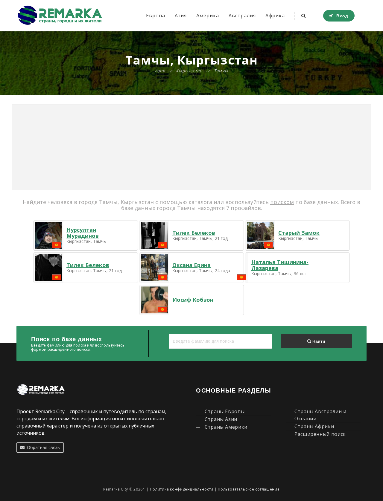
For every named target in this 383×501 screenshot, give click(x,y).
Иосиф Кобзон (192, 299)
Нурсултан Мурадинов (82, 232)
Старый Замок (299, 232)
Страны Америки (226, 427)
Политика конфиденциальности (181, 489)
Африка (275, 15)
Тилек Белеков (193, 232)
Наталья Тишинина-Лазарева (279, 265)
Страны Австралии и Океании (320, 415)
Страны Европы (224, 411)
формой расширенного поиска (60, 349)
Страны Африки (314, 426)
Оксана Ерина (191, 265)
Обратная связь (42, 447)
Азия (181, 15)
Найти (318, 341)
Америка (207, 15)
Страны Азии (221, 419)
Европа (155, 15)
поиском (282, 202)
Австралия (242, 15)
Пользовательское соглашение (248, 489)
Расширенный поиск (320, 434)
